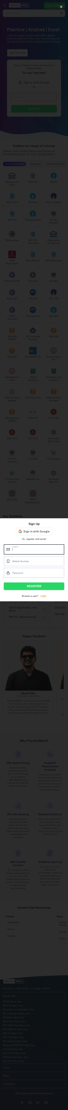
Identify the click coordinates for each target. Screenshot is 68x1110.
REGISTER (34, 586)
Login (43, 596)
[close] (61, 7)
